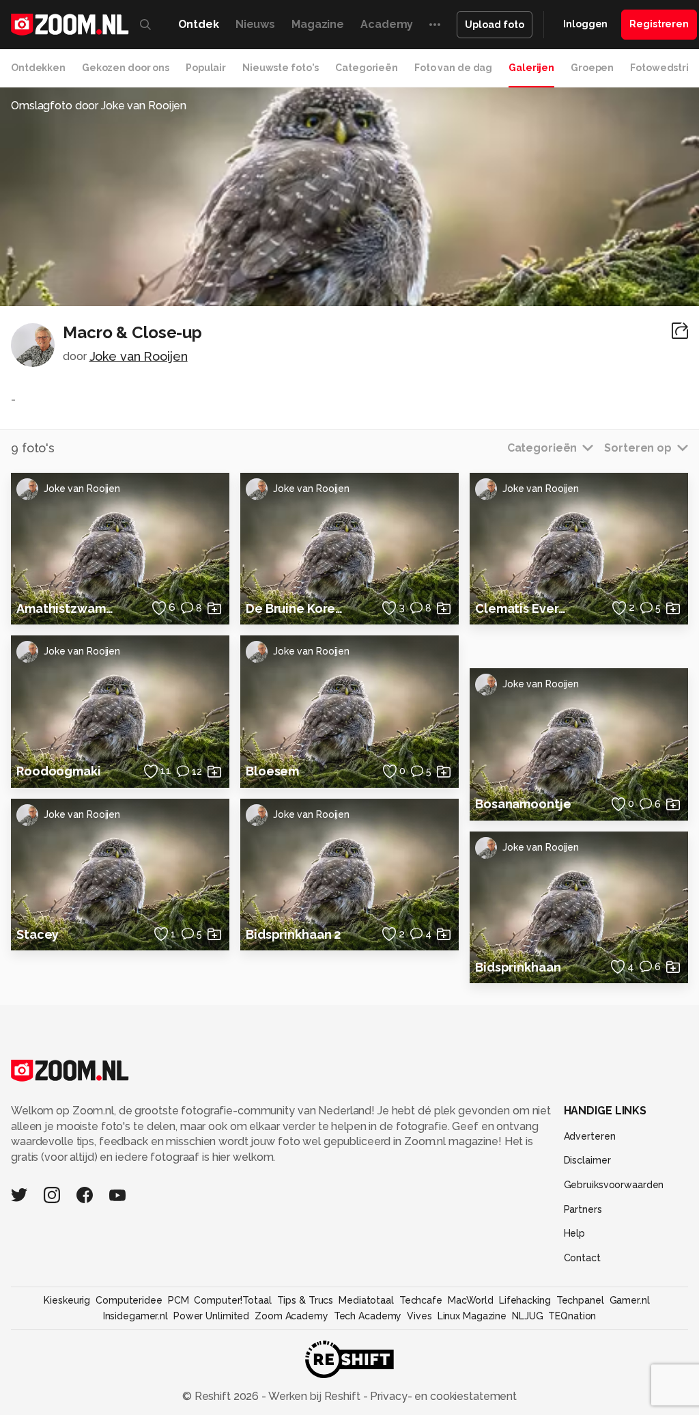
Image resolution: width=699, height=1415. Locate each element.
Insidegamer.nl (135, 1315)
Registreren (659, 23)
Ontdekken (38, 67)
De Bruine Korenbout (295, 608)
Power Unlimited (211, 1315)
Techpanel (580, 1300)
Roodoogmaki (58, 771)
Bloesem (272, 771)
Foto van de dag (453, 67)
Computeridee (129, 1300)
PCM (178, 1300)
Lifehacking (525, 1300)
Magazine (317, 24)
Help (575, 1233)
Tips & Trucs (305, 1300)
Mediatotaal (366, 1300)
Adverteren (590, 1136)
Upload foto (494, 24)
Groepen (592, 67)
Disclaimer (587, 1160)
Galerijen (531, 67)
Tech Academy (368, 1315)
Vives (419, 1315)
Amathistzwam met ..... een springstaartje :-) (65, 608)
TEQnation (572, 1315)
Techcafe (420, 1300)
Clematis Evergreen (524, 608)
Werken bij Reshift (314, 1396)
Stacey (37, 934)
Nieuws (255, 24)
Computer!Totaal (232, 1300)
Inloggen (585, 23)
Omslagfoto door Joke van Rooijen (98, 105)
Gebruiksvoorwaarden (614, 1184)
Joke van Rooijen (138, 356)
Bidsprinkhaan (517, 967)
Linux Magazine (472, 1315)
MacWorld (471, 1300)
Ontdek (198, 24)
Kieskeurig (67, 1300)
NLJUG (527, 1315)
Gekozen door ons (125, 67)
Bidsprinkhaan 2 (293, 934)
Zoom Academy (291, 1315)
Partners (583, 1209)
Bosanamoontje (523, 804)
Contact (582, 1257)
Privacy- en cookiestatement (442, 1396)
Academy (386, 24)
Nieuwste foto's (280, 67)
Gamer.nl (630, 1300)
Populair (206, 67)
